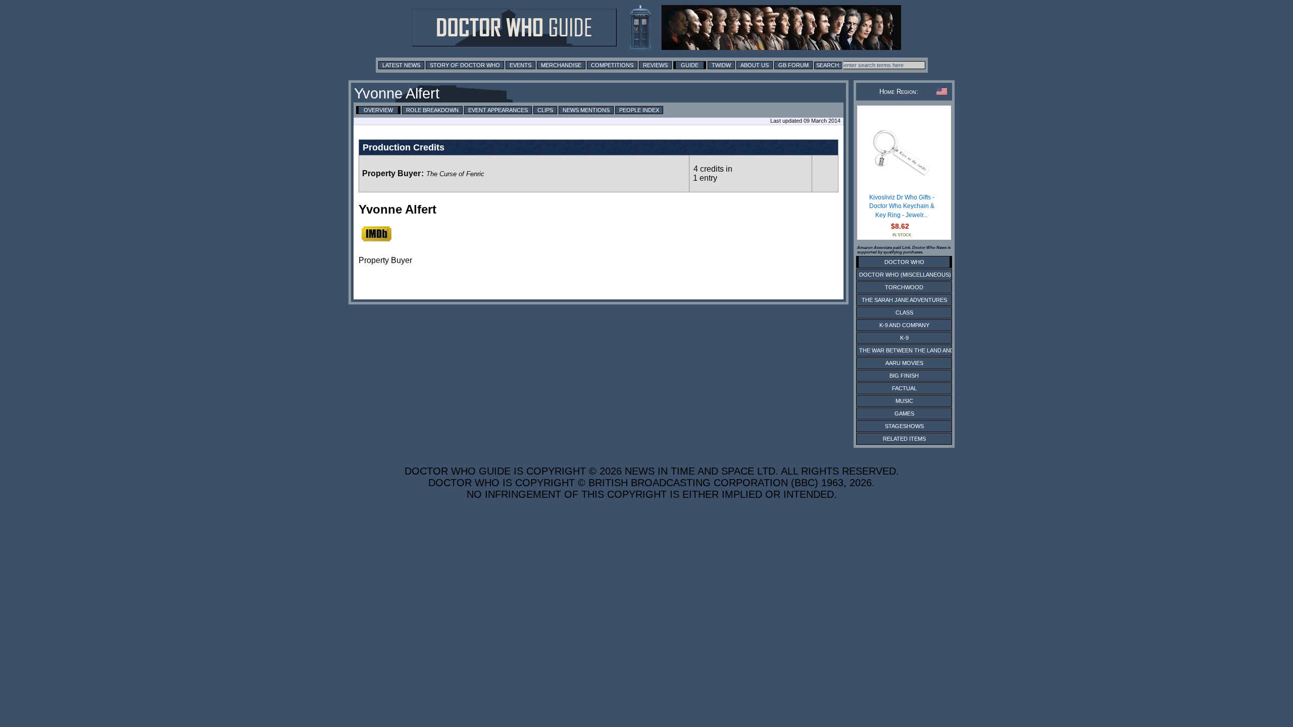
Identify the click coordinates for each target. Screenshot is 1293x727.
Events (520, 65)
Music (904, 401)
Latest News (401, 65)
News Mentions (586, 110)
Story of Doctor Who (465, 65)
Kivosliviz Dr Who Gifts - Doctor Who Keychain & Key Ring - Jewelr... (901, 206)
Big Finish (904, 376)
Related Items (904, 439)
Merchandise (561, 65)
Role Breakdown (432, 110)
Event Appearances (498, 110)
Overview (378, 110)
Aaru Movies (904, 363)
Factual (904, 388)
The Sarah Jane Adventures (904, 300)
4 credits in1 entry (712, 173)
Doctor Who (904, 262)
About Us (754, 65)
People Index (639, 110)
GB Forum (793, 65)
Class (904, 312)
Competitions (612, 65)
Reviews (655, 65)
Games (904, 413)
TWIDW (721, 65)
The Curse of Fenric (455, 174)
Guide (690, 65)
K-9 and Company (904, 325)
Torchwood (904, 287)
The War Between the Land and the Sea (919, 350)
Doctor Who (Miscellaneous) (905, 275)
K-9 (904, 338)
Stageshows (904, 426)
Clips (545, 110)
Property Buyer (391, 173)
